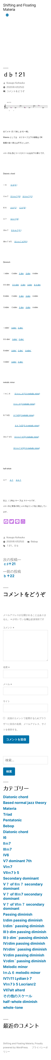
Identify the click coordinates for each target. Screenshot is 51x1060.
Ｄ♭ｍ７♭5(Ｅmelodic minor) (26, 437)
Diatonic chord (15, 797)
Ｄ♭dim (15, 285)
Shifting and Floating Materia (19, 7)
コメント (8, 627)
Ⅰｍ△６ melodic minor (21, 972)
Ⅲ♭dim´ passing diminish (25, 938)
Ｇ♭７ (18, 480)
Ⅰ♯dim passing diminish (22, 920)
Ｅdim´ (20, 328)
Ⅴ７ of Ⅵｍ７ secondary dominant (23, 906)
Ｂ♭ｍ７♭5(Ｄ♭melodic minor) (26, 448)
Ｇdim (28, 273)
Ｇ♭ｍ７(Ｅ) (27, 196)
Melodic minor (15, 967)
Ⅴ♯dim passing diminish (23, 955)
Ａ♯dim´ (28, 351)
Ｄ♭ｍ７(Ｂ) (15, 196)
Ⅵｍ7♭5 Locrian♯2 (19, 984)
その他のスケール (17, 996)
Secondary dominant (21, 878)
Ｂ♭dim (37, 285)
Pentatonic (12, 820)
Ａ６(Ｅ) (13, 208)
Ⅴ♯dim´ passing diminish (24, 961)
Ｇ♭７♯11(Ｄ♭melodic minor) (27, 425)
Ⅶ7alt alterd (14, 990)
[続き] (7, 15)
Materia (9, 808)
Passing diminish (17, 914)
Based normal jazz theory (24, 802)
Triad (7, 814)
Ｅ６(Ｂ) (22, 208)
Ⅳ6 (6, 855)
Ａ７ (11, 480)
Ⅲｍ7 (7, 849)
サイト (6, 701)
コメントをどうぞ (16, 91)
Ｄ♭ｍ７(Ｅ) (16, 230)
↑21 (9, 546)
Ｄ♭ (16, 546)
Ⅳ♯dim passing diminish (24, 943)
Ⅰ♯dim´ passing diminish (23, 926)
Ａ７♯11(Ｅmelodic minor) (23, 415)
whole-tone (13, 1007)
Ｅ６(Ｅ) (13, 185)
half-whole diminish (20, 1001)
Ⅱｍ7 (7, 843)
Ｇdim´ (14, 328)
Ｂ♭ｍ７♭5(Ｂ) (20, 241)
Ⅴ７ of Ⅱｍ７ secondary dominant (23, 886)
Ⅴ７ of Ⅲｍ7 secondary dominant (22, 896)
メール (7, 684)
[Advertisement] (25, 36)
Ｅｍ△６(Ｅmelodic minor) (24, 404)
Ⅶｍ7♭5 (11, 872)
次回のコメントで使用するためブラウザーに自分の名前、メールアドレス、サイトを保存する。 (24, 724)
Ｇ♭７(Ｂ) (14, 219)
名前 (6, 667)
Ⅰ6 (4, 837)
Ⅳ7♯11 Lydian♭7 (17, 978)
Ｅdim (21, 273)
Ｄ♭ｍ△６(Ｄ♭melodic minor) (27, 394)
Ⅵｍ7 (7, 867)
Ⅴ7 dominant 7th (17, 861)
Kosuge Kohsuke (16, 83)
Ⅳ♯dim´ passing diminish (25, 949)
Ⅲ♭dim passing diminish (24, 932)
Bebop (34, 541)
